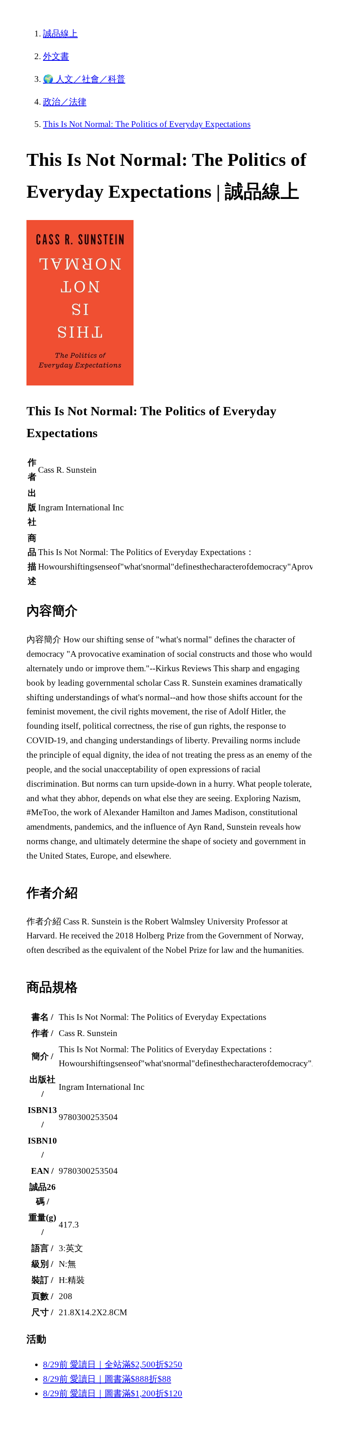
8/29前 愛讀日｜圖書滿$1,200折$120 (112, 1393)
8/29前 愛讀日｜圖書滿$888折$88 (107, 1378)
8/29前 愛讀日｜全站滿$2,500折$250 (112, 1364)
